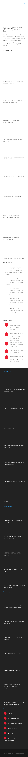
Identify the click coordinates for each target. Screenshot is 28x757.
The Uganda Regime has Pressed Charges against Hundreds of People (15, 325)
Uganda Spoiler (11, 733)
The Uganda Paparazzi (13, 718)
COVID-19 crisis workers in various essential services (12, 27)
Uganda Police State (12, 728)
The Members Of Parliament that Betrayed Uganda (16, 280)
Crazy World (10, 713)
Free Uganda (7, 30)
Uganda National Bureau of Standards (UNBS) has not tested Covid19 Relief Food (16, 335)
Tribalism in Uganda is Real (16, 350)
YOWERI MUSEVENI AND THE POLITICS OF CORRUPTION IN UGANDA (16, 358)
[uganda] (14, 57)
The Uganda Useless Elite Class (14, 723)
